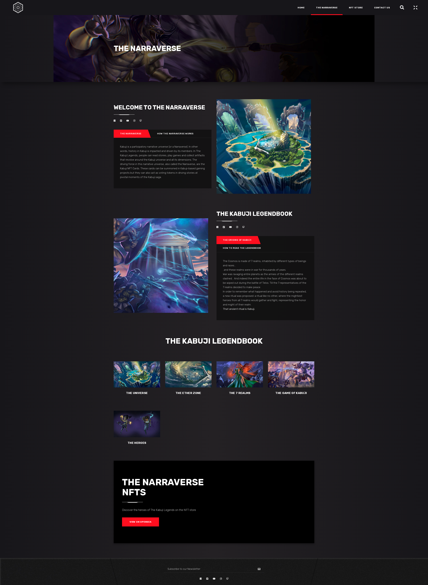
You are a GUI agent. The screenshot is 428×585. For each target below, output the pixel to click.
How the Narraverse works (175, 133)
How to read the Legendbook (242, 248)
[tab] (131, 134)
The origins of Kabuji (237, 240)
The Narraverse (130, 133)
